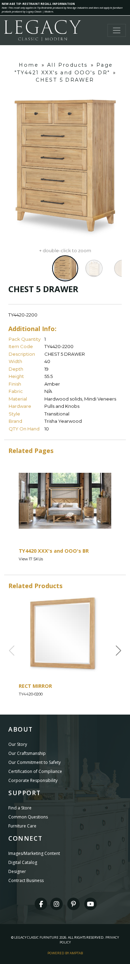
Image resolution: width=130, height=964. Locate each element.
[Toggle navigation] (116, 30)
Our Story (17, 744)
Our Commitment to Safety (34, 762)
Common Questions (28, 817)
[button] (118, 650)
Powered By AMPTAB (65, 953)
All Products (67, 65)
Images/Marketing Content (34, 853)
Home (28, 65)
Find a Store (20, 808)
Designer (17, 871)
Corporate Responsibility (33, 780)
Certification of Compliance (35, 771)
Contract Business (26, 880)
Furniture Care (22, 826)
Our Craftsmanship (27, 753)
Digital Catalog (22, 862)
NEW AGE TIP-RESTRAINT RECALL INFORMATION (38, 4)
